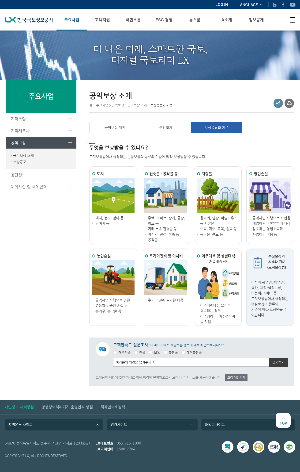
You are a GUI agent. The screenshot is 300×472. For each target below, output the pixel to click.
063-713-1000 (129, 443)
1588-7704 (126, 449)
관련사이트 (119, 424)
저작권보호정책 (113, 407)
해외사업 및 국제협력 (29, 186)
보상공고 (19, 162)
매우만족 (124, 352)
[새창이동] (227, 447)
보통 (157, 352)
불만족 (173, 352)
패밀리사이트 (215, 424)
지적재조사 (20, 130)
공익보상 (18, 142)
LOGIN (222, 5)
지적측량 (18, 118)
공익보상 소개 (23, 155)
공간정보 (18, 175)
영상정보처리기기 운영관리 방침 (67, 407)
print (289, 103)
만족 (142, 352)
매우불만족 (194, 352)
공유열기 (278, 103)
